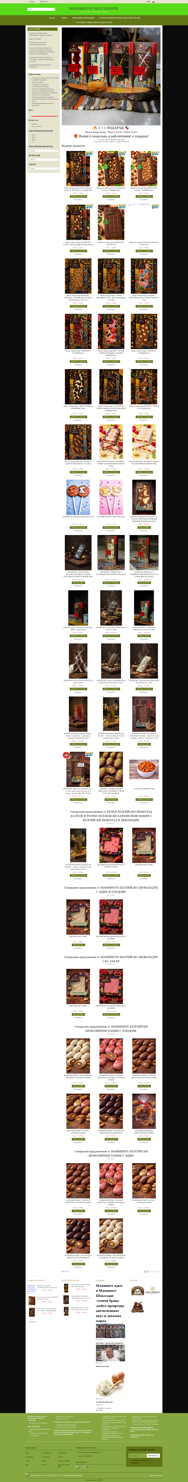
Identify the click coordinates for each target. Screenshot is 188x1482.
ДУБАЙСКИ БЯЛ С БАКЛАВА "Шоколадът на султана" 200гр (144, 628)
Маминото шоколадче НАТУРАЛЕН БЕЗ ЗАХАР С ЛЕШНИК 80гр (111, 189)
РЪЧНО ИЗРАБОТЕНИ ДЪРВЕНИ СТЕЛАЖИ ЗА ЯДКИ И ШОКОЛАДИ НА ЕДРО (144, 1429)
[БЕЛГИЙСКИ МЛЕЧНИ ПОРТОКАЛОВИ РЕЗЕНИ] (144, 1111)
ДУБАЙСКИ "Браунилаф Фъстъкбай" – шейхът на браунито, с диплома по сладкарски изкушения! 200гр (78, 736)
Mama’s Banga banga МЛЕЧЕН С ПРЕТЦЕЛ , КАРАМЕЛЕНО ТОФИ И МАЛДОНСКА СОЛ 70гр (78, 298)
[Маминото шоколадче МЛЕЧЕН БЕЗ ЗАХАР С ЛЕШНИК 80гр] (144, 168)
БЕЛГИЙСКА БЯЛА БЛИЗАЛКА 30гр (111, 517)
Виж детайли (144, 527)
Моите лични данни (156, 1475)
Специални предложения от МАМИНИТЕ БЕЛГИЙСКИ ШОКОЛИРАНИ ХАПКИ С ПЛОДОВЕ (111, 1028)
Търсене (44, 1464)
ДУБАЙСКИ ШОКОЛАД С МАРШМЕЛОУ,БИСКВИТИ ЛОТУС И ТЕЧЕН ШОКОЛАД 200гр (144, 574)
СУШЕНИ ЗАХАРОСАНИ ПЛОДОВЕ (66, 1427)
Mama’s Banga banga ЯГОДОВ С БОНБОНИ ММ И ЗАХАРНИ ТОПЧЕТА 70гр (144, 298)
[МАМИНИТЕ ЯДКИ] (137, 1291)
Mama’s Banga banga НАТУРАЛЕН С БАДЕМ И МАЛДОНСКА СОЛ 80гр (78, 463)
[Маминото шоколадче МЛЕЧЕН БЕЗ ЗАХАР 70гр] (111, 222)
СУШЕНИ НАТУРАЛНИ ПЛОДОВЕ (66, 1425)
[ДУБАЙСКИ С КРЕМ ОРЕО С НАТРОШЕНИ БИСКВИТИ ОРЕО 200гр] (111, 552)
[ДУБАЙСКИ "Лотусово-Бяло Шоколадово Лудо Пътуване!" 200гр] (144, 661)
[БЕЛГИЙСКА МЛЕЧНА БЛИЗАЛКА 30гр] (78, 497)
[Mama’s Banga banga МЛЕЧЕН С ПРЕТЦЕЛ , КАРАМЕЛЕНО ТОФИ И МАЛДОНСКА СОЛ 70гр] (78, 276)
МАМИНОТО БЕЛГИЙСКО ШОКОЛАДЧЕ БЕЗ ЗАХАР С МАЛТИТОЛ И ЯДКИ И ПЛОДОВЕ (145, 1421)
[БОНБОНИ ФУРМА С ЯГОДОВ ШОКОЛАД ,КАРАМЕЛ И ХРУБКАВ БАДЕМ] (111, 1056)
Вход (27, 1464)
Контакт (44, 1461)
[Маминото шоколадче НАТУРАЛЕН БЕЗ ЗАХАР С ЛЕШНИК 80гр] (111, 168)
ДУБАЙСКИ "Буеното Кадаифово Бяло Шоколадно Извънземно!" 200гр (111, 681)
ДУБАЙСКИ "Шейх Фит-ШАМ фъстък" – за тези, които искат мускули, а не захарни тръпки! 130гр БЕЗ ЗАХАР (78, 791)
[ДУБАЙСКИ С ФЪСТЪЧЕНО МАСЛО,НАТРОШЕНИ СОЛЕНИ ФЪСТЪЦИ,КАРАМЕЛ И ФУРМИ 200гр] (78, 552)
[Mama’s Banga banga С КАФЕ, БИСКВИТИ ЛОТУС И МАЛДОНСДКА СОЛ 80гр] (111, 276)
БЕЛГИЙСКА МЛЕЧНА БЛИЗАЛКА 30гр (78, 517)
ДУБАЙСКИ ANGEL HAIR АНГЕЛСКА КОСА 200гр (78, 681)
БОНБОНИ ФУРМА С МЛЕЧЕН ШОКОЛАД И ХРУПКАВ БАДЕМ (144, 1076)
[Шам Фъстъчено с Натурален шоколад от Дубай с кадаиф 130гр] (78, 608)
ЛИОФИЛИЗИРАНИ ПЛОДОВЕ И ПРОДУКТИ (141, 1436)
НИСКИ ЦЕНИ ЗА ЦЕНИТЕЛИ (38, 1423)
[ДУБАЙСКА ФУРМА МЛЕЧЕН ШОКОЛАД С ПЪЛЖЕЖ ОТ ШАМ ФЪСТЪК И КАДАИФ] (111, 769)
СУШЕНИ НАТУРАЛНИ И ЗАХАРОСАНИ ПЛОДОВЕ (72, 1422)
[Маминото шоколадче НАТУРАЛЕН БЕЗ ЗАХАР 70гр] (144, 222)
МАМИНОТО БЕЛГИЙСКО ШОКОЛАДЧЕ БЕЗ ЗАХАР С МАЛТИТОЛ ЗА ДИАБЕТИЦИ (113, 1428)
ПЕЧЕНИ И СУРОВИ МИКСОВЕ (39, 1433)
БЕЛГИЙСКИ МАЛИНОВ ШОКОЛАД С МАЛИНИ (111, 938)
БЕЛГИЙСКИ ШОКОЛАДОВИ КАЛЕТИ (113, 1420)
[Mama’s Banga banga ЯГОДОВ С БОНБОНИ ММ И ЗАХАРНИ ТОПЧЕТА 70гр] (144, 276)
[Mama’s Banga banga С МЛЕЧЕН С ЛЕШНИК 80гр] (144, 331)
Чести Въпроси (46, 1453)
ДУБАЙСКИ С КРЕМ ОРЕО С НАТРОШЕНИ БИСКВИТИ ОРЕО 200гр (111, 573)
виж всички (111, 823)
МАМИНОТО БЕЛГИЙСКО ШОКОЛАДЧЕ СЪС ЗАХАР (113, 1423)
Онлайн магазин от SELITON (94, 1480)
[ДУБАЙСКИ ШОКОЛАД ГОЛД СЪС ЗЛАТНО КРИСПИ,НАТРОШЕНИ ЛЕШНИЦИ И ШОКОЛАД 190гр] (144, 497)
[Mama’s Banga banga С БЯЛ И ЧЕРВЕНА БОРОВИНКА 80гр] (78, 386)
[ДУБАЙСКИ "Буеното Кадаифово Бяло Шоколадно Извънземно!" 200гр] (111, 661)
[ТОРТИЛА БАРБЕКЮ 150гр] (144, 769)
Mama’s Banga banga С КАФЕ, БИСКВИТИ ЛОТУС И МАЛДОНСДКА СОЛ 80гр (111, 298)
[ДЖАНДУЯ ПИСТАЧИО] (144, 845)
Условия (60, 1457)
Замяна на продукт (64, 1461)
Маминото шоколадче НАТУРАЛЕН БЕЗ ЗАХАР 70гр (144, 243)
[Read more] (110, 1331)
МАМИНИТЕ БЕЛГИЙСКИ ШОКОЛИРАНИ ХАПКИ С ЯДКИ (144, 1417)
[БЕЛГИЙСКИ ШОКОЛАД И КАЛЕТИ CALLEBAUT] (152, 1291)
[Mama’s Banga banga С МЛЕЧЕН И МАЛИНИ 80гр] (78, 331)
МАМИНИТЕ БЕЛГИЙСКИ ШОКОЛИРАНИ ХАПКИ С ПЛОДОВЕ (112, 1432)
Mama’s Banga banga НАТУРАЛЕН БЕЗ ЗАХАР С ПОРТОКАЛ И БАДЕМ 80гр (78, 189)
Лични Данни (62, 1453)
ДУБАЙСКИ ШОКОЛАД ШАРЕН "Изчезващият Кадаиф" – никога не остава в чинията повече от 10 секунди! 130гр (144, 736)
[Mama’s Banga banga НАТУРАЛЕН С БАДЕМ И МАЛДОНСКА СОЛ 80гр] (78, 442)
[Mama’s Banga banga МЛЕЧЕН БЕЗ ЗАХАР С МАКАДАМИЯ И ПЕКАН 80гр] (78, 222)
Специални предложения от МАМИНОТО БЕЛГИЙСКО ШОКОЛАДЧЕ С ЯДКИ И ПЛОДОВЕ (111, 889)
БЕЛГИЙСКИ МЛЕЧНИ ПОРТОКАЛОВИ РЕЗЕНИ (144, 1132)
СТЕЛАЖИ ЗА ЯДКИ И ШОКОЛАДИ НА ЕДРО (94, 22)
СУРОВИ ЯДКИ (34, 1435)
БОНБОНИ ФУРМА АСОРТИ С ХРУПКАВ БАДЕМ (78, 1132)
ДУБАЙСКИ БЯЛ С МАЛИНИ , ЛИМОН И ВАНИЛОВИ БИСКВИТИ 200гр (144, 463)
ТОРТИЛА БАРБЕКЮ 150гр (144, 789)
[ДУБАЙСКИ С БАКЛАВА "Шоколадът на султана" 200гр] (111, 608)
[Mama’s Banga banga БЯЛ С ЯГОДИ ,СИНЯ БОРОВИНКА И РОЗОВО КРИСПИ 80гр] (111, 331)
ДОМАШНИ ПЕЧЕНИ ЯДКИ (83, 18)
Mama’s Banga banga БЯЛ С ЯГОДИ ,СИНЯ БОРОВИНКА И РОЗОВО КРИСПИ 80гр (111, 353)
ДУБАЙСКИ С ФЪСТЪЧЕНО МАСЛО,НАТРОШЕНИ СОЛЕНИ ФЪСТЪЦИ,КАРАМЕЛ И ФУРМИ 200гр (78, 574)
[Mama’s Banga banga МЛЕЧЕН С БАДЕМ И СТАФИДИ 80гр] (144, 386)
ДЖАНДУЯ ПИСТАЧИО (144, 865)
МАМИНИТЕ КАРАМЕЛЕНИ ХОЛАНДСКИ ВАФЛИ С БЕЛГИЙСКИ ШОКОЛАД (112, 1437)
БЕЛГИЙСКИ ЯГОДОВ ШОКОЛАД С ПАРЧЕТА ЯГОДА (111, 866)
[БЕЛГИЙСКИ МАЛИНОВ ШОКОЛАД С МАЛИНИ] (111, 917)
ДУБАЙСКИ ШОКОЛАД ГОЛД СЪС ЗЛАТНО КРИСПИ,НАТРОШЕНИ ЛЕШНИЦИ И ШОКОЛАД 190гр (144, 519)
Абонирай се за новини (104, 1408)
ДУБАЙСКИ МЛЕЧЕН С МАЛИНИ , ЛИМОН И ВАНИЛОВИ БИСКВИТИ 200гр (111, 464)
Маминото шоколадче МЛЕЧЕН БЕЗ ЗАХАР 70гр (111, 243)
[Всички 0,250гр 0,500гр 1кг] (44, 150)
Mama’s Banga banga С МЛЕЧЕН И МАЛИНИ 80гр (78, 352)
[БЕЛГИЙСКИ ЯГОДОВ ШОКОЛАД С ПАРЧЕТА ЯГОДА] (111, 845)
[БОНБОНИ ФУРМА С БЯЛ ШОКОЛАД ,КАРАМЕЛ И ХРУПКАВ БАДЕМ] (78, 1056)
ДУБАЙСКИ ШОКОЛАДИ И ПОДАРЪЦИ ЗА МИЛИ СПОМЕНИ (37, 1418)
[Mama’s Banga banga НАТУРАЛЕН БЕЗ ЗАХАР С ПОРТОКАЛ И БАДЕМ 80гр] (78, 168)
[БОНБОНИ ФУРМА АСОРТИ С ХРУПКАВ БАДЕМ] (78, 1111)
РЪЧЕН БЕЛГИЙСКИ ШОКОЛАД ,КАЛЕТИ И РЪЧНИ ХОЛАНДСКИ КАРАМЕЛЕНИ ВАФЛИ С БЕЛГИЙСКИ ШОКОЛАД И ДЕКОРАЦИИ (72, 1432)
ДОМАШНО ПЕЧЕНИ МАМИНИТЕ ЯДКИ (39, 1430)
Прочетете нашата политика (73, 1475)
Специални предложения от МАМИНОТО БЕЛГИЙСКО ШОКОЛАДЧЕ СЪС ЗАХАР (111, 959)
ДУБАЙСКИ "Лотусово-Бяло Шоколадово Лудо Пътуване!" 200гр (144, 681)
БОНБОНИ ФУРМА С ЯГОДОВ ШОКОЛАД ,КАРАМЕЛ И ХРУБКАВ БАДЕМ (111, 1078)
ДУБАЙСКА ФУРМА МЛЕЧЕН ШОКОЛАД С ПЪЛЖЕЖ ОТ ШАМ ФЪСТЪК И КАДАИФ (111, 791)
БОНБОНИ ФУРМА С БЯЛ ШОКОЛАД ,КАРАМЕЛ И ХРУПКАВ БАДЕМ (78, 1076)
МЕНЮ (64, 18)
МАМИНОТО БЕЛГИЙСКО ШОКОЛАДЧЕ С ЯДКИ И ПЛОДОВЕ (113, 1417)
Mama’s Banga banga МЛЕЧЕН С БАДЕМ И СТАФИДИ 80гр (144, 407)
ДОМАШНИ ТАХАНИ (62, 1418)
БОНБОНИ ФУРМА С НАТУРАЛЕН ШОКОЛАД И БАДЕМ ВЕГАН (111, 1132)
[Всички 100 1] (44, 159)
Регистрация (46, 1457)
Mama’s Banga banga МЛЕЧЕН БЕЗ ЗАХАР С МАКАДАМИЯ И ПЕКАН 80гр (78, 243)
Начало (52, 18)
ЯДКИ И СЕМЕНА (34, 1426)
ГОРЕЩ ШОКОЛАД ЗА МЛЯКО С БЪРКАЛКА (145, 1424)
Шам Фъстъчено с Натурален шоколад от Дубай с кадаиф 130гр (78, 628)
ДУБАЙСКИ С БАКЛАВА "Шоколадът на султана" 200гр (111, 628)
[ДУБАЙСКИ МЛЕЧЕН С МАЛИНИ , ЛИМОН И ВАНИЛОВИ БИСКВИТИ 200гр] (111, 442)
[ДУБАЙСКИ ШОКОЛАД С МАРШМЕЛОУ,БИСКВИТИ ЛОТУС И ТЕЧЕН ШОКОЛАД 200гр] (144, 552)
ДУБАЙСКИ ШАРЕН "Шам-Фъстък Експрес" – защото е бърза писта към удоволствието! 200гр (111, 736)
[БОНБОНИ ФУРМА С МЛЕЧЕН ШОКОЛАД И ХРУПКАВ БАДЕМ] (144, 1056)
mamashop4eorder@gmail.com (92, 1452)
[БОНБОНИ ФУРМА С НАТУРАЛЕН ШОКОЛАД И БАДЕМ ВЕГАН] (111, 1111)
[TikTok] (159, 2)
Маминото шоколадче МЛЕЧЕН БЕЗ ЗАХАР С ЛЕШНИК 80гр (144, 189)
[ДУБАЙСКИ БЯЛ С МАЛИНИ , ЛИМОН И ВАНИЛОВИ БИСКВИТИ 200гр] (144, 442)
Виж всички (99, 1410)
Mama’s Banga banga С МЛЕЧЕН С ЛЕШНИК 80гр (144, 352)
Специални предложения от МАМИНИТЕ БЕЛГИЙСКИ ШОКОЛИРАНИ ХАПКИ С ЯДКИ (111, 1153)
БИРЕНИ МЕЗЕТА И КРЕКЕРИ (64, 1416)
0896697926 (43, 1)
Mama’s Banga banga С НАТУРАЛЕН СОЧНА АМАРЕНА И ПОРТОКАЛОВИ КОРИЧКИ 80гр (111, 408)
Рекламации (29, 1457)
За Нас (28, 1461)
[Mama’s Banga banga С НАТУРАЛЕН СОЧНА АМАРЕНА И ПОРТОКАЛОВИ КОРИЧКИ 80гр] (111, 386)
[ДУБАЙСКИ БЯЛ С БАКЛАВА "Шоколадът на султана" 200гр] (144, 608)
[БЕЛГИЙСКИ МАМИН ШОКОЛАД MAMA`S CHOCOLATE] (137, 1307)
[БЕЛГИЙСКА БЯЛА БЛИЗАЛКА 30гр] (111, 497)
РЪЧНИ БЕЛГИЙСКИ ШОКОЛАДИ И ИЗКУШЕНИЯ (119, 18)
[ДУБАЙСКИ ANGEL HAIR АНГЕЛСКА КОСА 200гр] (78, 661)
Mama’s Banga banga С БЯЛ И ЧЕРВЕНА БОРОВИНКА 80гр (78, 407)
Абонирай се (33, 1321)
